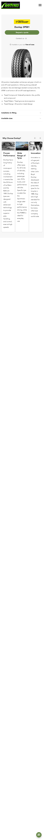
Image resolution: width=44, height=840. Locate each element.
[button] (39, 835)
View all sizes (29, 45)
